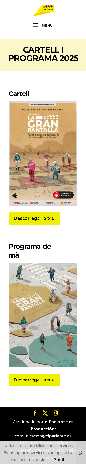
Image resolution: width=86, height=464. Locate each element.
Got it (58, 459)
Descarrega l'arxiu (34, 218)
